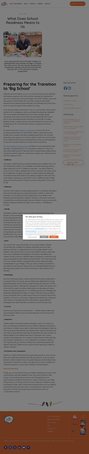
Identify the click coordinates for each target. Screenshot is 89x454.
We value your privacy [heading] (33, 217)
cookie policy (39, 229)
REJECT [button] (44, 237)
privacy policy (30, 231)
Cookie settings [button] (32, 237)
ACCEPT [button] (53, 237)
